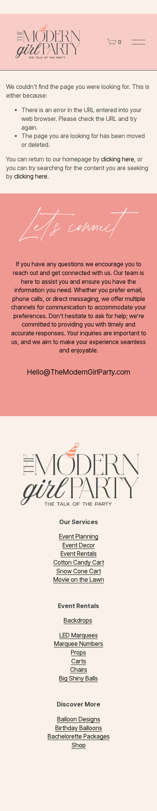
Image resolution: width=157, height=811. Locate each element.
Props (78, 652)
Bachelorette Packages (79, 736)
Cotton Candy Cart (78, 562)
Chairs (78, 669)
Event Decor (78, 545)
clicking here (117, 159)
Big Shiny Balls (78, 678)
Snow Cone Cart (78, 571)
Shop (79, 745)
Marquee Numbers (78, 643)
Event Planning (78, 536)
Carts (78, 661)
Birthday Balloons (78, 728)
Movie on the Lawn (78, 579)
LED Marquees (78, 635)
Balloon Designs (78, 719)
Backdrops (78, 620)
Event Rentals (79, 553)
